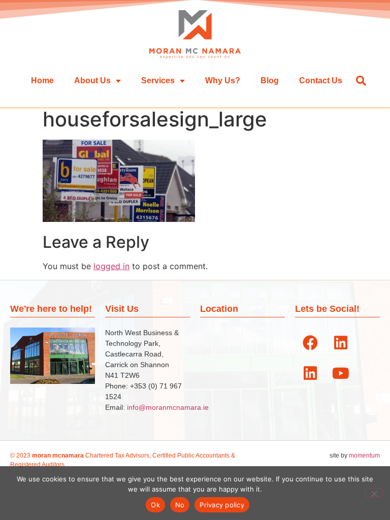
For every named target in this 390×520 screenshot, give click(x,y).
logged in (111, 266)
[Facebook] (310, 343)
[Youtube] (341, 373)
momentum (364, 455)
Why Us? (222, 80)
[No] (373, 492)
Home (42, 80)
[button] (360, 80)
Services (158, 80)
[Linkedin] (341, 343)
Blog (270, 80)
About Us (92, 80)
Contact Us (320, 80)
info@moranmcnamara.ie (168, 407)
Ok (155, 505)
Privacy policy (222, 505)
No (180, 505)
